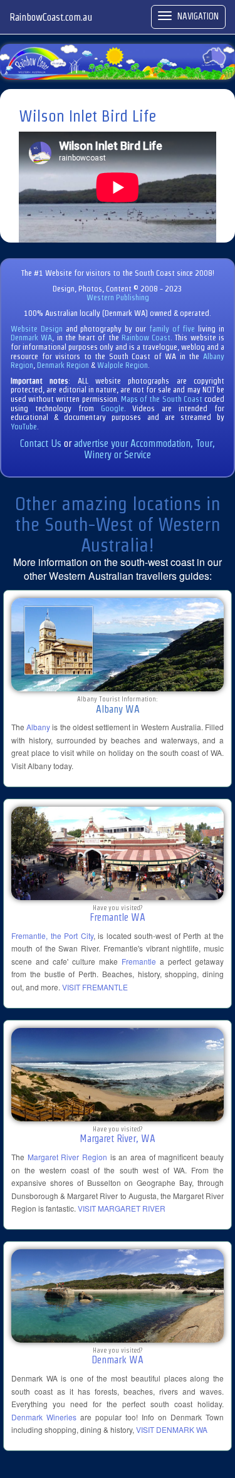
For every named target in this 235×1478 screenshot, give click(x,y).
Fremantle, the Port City (52, 935)
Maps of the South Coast (161, 399)
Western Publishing (117, 297)
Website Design (37, 328)
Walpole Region (122, 365)
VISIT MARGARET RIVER (121, 1208)
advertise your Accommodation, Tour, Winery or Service (144, 449)
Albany (38, 726)
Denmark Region (63, 365)
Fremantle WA (117, 917)
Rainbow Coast (146, 337)
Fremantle (139, 961)
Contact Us (40, 443)
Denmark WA (31, 337)
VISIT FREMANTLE (95, 987)
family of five (173, 328)
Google (112, 408)
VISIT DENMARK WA (171, 1429)
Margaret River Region (67, 1156)
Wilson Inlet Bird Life (87, 116)
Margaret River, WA (117, 1138)
